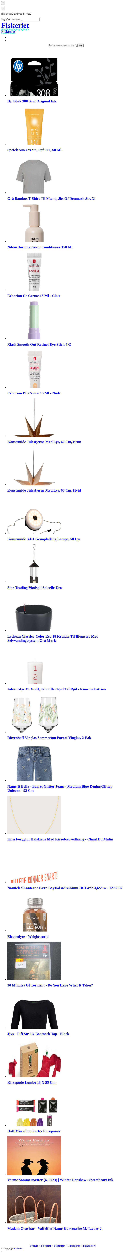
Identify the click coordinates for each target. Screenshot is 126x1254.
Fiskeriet (18, 1248)
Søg (80, 46)
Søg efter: (6, 19)
